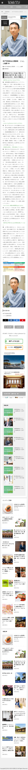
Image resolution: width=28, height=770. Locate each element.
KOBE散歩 (18, 7)
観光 (12, 7)
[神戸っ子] (14, 2)
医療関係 (6, 68)
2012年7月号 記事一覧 (10, 393)
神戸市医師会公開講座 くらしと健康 (13, 66)
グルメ (5, 7)
